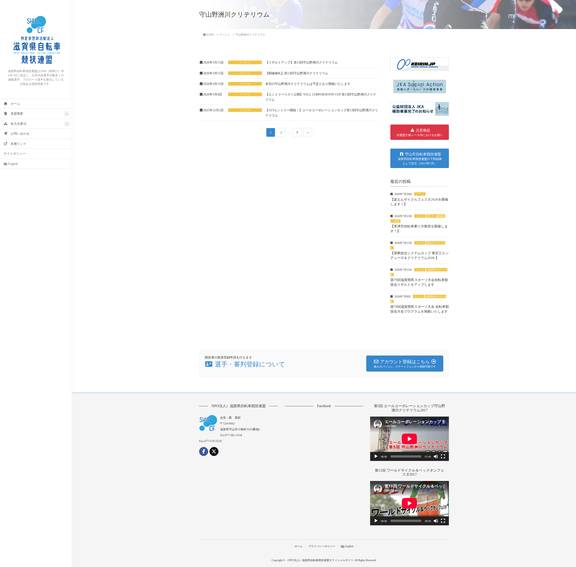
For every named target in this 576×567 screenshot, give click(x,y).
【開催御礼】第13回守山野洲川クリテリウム (296, 73)
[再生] (376, 456)
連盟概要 (15, 113)
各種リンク (16, 143)
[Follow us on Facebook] (203, 451)
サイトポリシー (15, 153)
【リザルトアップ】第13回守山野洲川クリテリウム (301, 62)
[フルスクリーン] (443, 456)
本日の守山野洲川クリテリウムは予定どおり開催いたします (307, 84)
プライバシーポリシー (321, 546)
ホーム (13, 103)
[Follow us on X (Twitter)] (213, 451)
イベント (245, 62)
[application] (409, 439)
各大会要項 (16, 123)
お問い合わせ (18, 133)
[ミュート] (436, 456)
